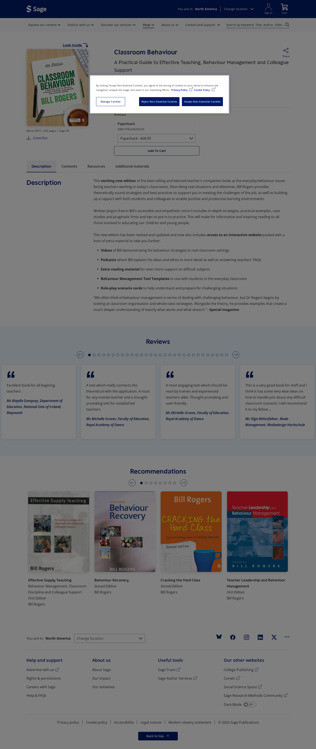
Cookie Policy (202, 90)
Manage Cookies (111, 101)
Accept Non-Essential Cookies (202, 101)
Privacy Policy (179, 90)
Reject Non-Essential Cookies (159, 101)
